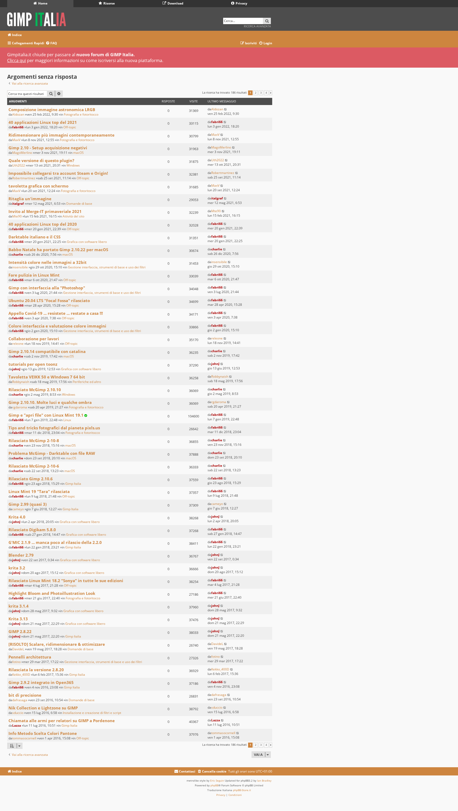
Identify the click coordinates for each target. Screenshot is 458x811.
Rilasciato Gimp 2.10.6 (30, 478)
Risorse (109, 3)
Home (42, 3)
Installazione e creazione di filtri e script (92, 712)
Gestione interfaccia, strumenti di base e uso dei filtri (107, 267)
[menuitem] (51, 43)
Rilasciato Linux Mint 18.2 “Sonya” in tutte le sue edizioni (65, 580)
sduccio (17, 712)
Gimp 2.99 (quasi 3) (27, 504)
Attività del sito (73, 216)
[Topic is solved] (85, 415)
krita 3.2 (16, 567)
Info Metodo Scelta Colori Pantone (42, 733)
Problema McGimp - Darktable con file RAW (51, 453)
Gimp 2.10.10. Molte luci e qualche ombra (50, 402)
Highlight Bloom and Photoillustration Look (51, 593)
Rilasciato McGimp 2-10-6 (33, 466)
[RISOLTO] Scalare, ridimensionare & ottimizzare (56, 644)
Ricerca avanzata (257, 26)
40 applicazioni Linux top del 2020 (42, 224)
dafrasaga (19, 700)
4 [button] (266, 92)
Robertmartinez (23, 178)
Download (175, 3)
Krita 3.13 (18, 618)
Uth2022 (18, 165)
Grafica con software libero (87, 241)
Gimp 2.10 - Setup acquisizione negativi (47, 147)
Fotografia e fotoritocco (81, 114)
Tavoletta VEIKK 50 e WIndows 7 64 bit (46, 377)
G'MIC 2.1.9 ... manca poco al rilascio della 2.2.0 (55, 542)
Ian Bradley (264, 780)
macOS (78, 152)
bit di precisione (24, 695)
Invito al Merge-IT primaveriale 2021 (45, 211)
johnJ (16, 369)
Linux (67, 420)
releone (18, 343)
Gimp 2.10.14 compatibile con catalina (47, 351)
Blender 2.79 (21, 555)
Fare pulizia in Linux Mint (34, 275)
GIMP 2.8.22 (20, 631)
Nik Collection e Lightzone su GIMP (43, 707)
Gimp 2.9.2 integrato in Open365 (41, 682)
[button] (270, 92)
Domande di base (79, 203)
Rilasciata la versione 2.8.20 (36, 669)
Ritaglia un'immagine (29, 198)
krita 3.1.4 (18, 606)
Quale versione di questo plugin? (41, 160)
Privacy (241, 3)
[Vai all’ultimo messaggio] (225, 109)
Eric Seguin (217, 780)
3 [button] (261, 92)
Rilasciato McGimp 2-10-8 (33, 440)
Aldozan (18, 114)
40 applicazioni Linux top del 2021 (42, 122)
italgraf (18, 203)
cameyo (18, 509)
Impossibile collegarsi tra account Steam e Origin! (58, 173)
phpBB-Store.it (242, 790)
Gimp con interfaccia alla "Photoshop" (46, 287)
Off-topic (69, 127)
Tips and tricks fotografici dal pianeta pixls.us (54, 427)
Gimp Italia (73, 483)
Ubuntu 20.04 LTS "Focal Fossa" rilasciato (49, 300)
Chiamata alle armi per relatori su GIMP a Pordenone (61, 720)
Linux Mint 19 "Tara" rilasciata (39, 491)
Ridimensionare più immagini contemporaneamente (61, 135)
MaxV (16, 140)
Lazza (16, 725)
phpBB (214, 785)
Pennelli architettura (29, 657)
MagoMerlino (22, 152)
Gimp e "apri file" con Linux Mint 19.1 (45, 415)
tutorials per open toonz (32, 364)
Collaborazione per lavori (33, 338)
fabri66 (18, 127)
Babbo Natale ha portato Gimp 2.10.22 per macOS (58, 249)
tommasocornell (24, 738)
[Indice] (38, 18)
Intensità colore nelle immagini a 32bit (47, 262)
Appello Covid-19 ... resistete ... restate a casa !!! (55, 313)
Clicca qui (16, 60)
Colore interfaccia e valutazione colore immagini (57, 326)
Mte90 (17, 216)
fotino (16, 662)
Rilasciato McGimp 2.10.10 (34, 389)
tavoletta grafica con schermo (38, 186)
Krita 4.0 (16, 517)
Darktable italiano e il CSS (34, 236)
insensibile (20, 267)
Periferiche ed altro (87, 382)
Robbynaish (20, 382)
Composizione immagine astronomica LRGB (51, 109)
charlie (17, 254)
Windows (73, 165)
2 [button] (255, 92)
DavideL (18, 649)
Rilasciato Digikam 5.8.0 (32, 529)
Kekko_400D (21, 674)
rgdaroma (19, 407)
